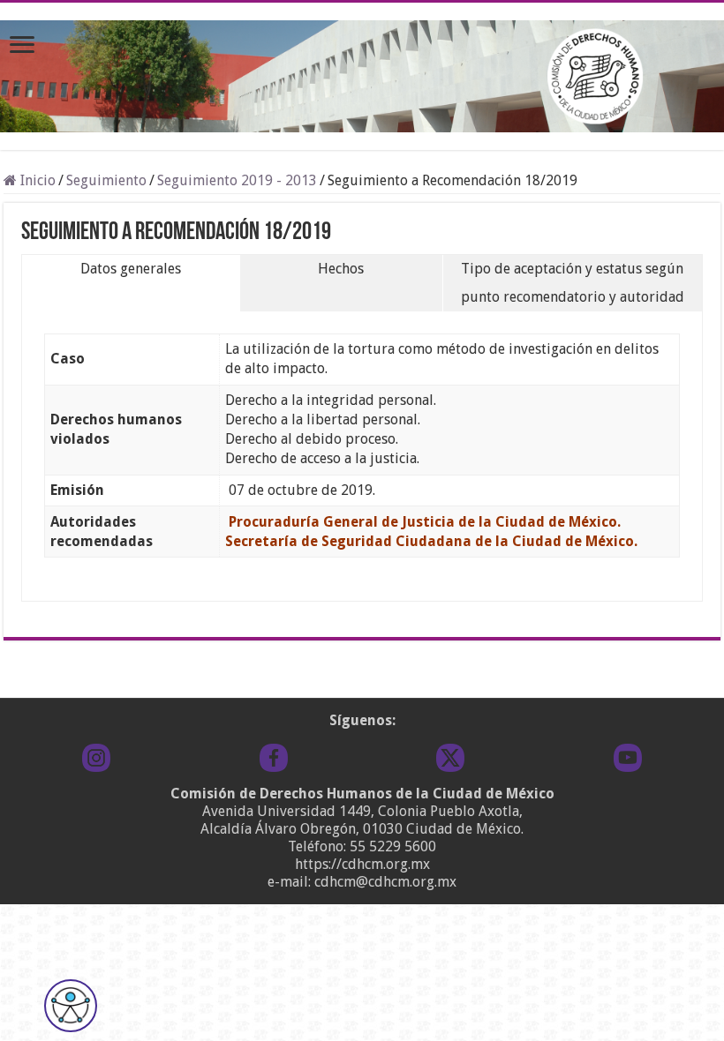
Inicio (36, 180)
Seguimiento (106, 180)
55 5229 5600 (393, 846)
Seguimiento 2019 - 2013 (237, 180)
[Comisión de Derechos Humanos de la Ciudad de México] (362, 73)
